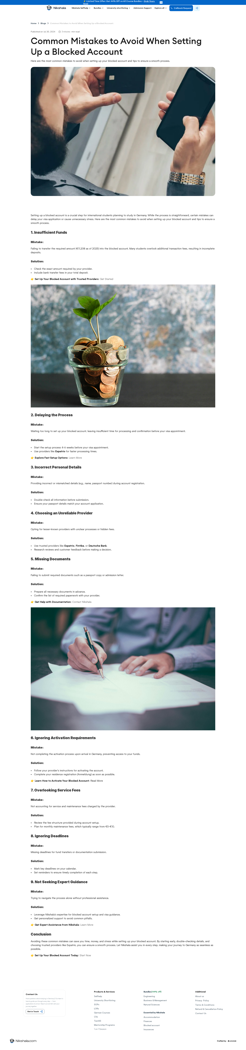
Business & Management (155, 1000)
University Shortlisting (104, 1000)
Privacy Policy (202, 1000)
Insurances (149, 1029)
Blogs (43, 23)
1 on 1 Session (100, 1029)
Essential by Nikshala (154, 1012)
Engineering (149, 996)
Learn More (75, 457)
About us (199, 996)
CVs (96, 1016)
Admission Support (143, 8)
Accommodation (152, 1017)
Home (34, 23)
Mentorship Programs (104, 1025)
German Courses (102, 1012)
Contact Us (200, 1013)
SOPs (96, 1004)
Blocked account (152, 1025)
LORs (96, 1008)
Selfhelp (98, 996)
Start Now (85, 955)
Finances (148, 1021)
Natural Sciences (152, 1004)
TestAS (97, 1021)
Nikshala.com (26, 1041)
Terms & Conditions (204, 1005)
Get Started (106, 279)
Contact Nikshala (81, 601)
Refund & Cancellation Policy (209, 1009)
